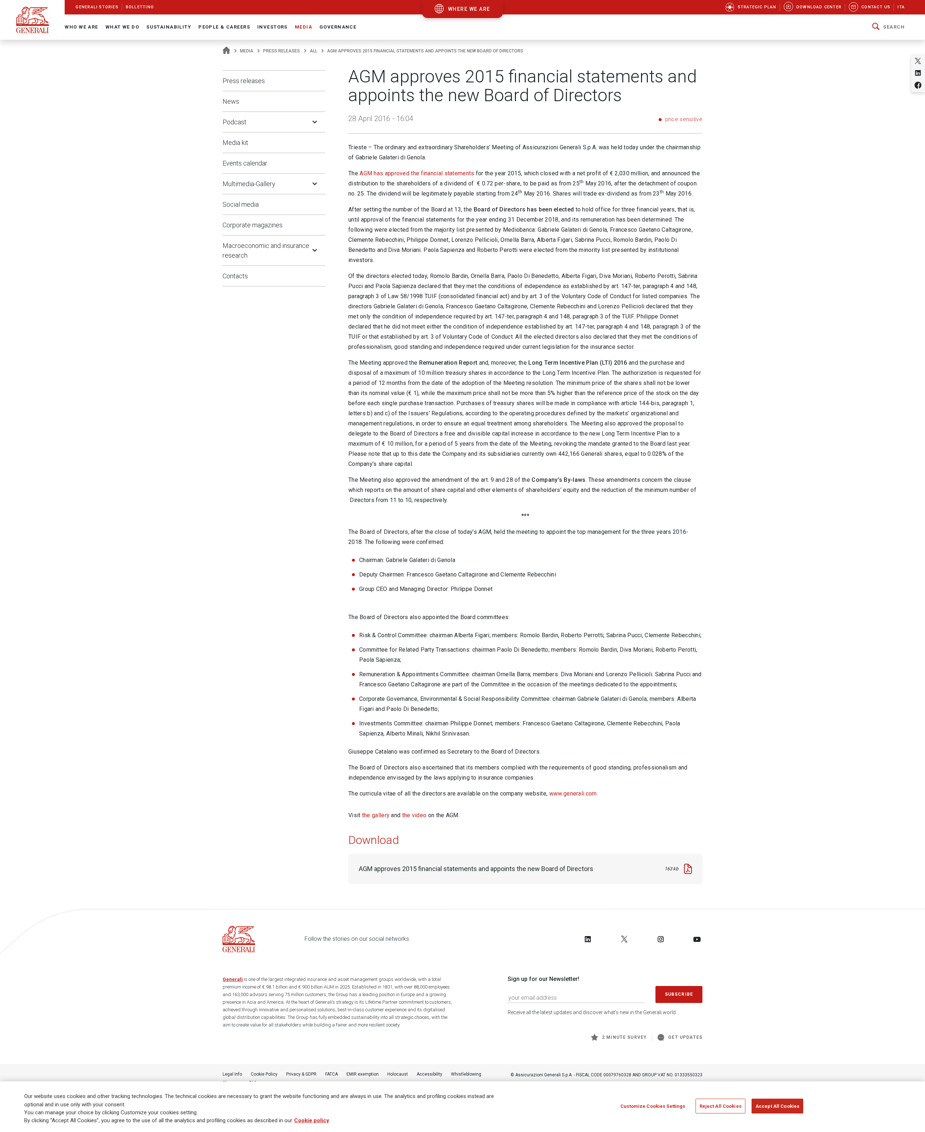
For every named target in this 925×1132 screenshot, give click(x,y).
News (231, 101)
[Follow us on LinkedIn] (587, 939)
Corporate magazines (253, 225)
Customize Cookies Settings (652, 1106)
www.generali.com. (573, 793)
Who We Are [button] (81, 27)
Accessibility (429, 1074)
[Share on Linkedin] (918, 73)
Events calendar (245, 163)
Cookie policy (311, 1121)
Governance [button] (337, 27)
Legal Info (232, 1074)
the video (414, 815)
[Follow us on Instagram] (660, 939)
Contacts (235, 276)
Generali (233, 979)
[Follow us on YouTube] (697, 939)
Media (246, 50)
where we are (469, 9)
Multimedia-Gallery (249, 184)
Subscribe (679, 994)
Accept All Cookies (777, 1106)
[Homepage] (226, 51)
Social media (241, 204)
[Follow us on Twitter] (624, 939)
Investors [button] (272, 27)
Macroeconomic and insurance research (266, 250)
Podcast (234, 122)
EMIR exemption (363, 1074)
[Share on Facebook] (918, 85)
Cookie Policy (264, 1074)
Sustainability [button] (168, 27)
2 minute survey (624, 1037)
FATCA (331, 1074)
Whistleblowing (466, 1074)
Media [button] (303, 27)
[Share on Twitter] (918, 61)
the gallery (376, 815)
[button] (888, 27)
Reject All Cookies (720, 1106)
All (313, 50)
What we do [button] (122, 27)
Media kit (235, 142)
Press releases (281, 50)
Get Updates (685, 1037)
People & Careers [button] (224, 27)
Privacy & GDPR (301, 1074)
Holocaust (397, 1074)
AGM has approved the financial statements (417, 173)
